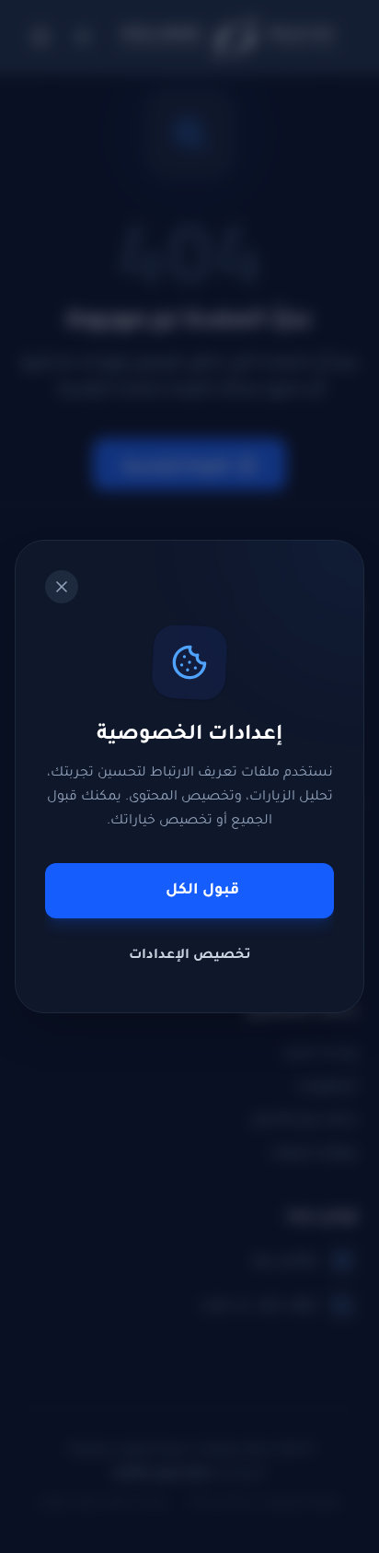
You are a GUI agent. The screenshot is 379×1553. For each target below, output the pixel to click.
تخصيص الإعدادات (190, 956)
